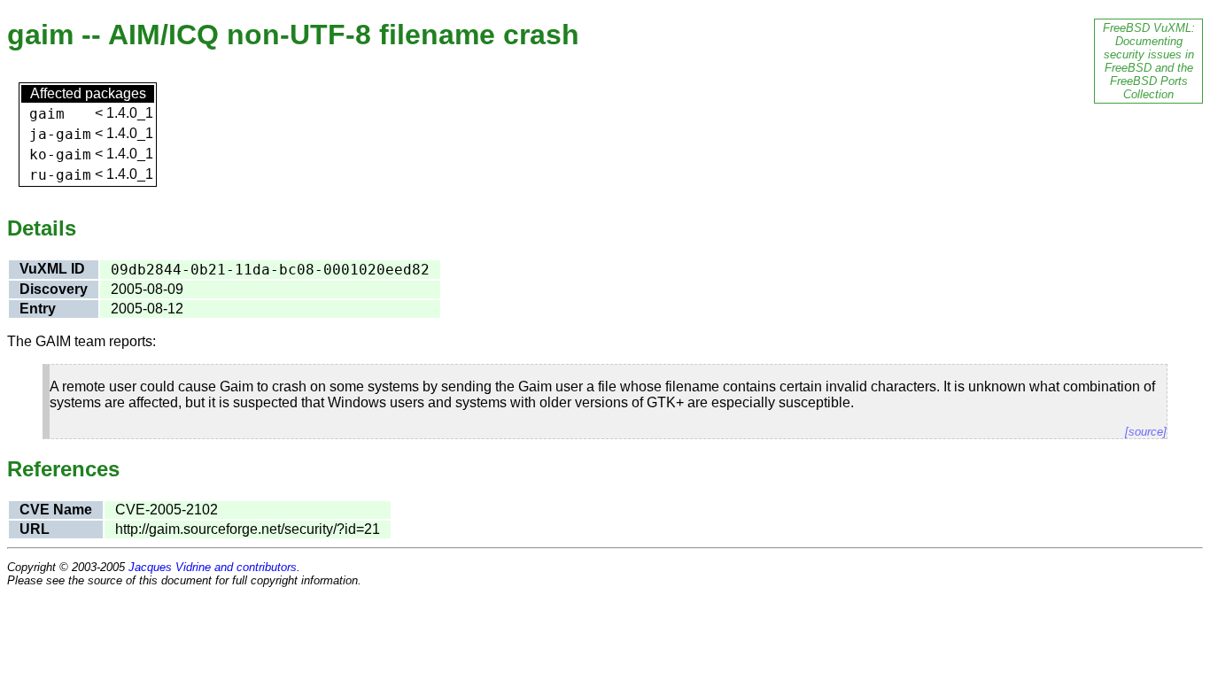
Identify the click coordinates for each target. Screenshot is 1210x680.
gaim (47, 113)
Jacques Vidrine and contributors (212, 567)
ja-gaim (60, 134)
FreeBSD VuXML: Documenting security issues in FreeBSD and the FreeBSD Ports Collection (1149, 61)
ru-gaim (60, 174)
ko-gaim (60, 154)
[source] (1146, 431)
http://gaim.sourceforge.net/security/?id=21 (247, 529)
